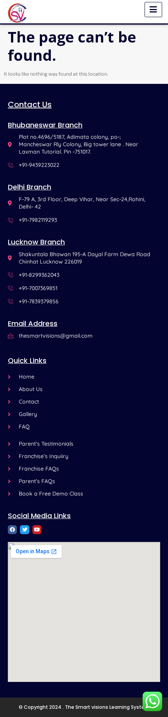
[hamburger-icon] (153, 9)
